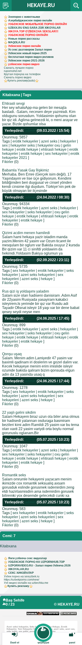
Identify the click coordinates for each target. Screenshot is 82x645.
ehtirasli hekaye (54, 149)
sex (5, 145)
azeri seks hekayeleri (38, 275)
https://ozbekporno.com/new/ (21, 579)
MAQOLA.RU (16, 42)
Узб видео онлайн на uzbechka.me (26, 582)
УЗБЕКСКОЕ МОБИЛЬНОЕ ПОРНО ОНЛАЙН (37, 24)
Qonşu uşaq (12, 354)
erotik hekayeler (25, 141)
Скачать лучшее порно (18, 67)
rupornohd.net (12, 71)
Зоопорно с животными (24, 16)
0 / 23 (10, 604)
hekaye (47, 279)
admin (30, 131)
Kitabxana (8, 546)
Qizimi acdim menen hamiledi (26, 233)
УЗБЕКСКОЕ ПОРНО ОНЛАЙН (28, 35)
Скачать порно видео (17, 77)
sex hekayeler (56, 154)
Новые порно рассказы (24, 38)
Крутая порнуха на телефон (22, 74)
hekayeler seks (22, 145)
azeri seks (49, 141)
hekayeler (68, 141)
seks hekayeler (39, 212)
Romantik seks (14, 475)
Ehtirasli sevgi (13, 103)
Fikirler (7, 162)
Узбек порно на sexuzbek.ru (21, 576)
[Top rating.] (68, 614)
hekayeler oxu (49, 145)
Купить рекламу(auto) (21, 80)
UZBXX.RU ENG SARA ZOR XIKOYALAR (34, 27)
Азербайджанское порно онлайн (30, 20)
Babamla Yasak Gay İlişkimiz (25, 170)
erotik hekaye (27, 149)
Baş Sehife (15, 600)
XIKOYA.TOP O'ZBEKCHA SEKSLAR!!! (33, 31)
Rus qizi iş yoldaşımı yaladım (25, 291)
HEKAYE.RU (41, 6)
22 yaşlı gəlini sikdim (19, 412)
